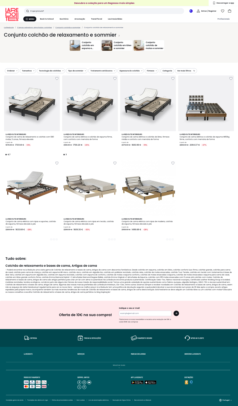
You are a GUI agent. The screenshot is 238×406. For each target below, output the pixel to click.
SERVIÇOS (80, 354)
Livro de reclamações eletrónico (99, 400)
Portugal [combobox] (226, 400)
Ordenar (11, 71)
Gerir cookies (81, 400)
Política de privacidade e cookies (62, 400)
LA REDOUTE (28, 354)
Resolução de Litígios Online (122, 400)
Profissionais (224, 19)
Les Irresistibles (115, 19)
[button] (230, 11)
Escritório (64, 19)
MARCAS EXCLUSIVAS (138, 354)
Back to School (47, 19)
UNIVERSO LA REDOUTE (192, 354)
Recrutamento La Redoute (142, 400)
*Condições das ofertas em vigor (37, 400)
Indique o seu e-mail (129, 308)
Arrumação (79, 19)
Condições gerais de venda (14, 400)
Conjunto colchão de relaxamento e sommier (103, 27)
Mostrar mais (119, 365)
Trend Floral (96, 19)
